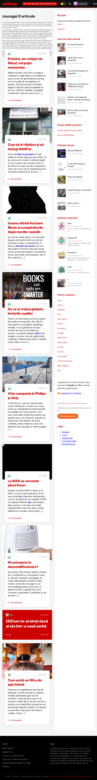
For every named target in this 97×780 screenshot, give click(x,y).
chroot (51, 776)
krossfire (60, 333)
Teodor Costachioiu (64, 361)
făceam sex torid (25, 246)
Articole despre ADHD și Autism (69, 130)
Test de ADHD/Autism (65, 135)
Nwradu (60, 347)
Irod (58, 314)
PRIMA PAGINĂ (7, 748)
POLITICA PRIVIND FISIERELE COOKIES (16, 763)
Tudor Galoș (62, 356)
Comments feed (69, 441)
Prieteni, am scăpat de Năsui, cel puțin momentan (25, 63)
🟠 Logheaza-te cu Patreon (69, 393)
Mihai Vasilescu (63, 366)
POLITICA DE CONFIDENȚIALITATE (14, 759)
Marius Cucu (62, 338)
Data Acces (88, 776)
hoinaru (60, 324)
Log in (65, 435)
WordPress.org (68, 444)
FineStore (61, 29)
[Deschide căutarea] (69, 3)
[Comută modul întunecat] (63, 3)
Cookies (80, 776)
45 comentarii (16, 518)
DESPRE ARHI (7, 752)
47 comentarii (16, 720)
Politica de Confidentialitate (65, 776)
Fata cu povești (25, 154)
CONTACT (6, 767)
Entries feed (67, 438)
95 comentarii (16, 603)
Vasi (59, 370)
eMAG (59, 24)
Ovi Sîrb (60, 352)
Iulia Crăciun (62, 319)
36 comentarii (16, 437)
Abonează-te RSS (68, 416)
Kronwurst (61, 328)
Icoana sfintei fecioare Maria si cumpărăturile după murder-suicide (25, 227)
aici (29, 502)
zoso (59, 300)
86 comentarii (16, 179)
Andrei (59, 305)
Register (65, 432)
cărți (37, 333)
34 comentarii (16, 100)
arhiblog (9, 3)
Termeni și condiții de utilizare (13, 756)
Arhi (11, 615)
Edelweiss (61, 310)
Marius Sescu (62, 342)
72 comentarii (16, 265)
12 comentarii (16, 349)
